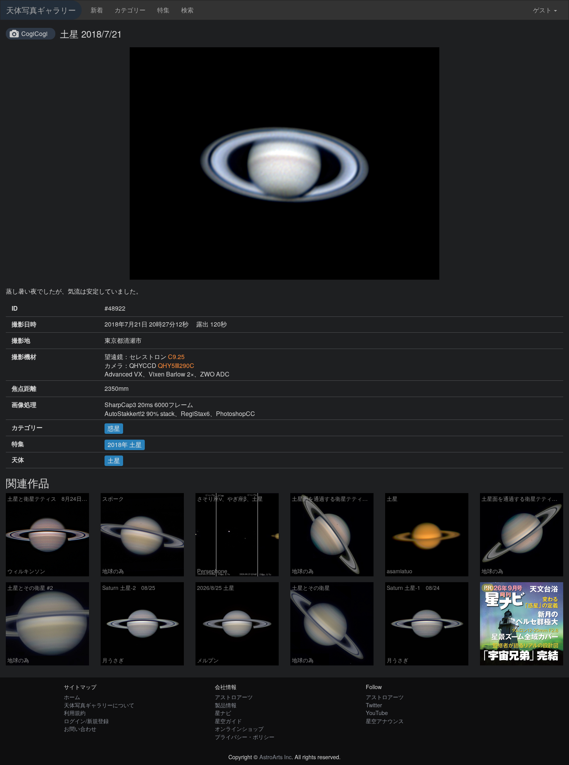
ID (15, 308)
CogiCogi (34, 33)
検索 (187, 9)
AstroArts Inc (275, 757)
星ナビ (223, 712)
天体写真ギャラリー (41, 9)
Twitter (374, 705)
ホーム (72, 697)
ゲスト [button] (542, 9)
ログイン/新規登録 (86, 721)
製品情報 (226, 705)
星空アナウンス (385, 721)
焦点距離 (24, 388)
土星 (114, 460)
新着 (97, 9)
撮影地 (21, 340)
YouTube (377, 712)
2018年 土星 (125, 444)
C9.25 (176, 356)
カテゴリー (130, 9)
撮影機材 (24, 356)
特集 (163, 9)
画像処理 (24, 405)
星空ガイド (228, 721)
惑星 (114, 428)
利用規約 (75, 712)
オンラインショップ (239, 728)
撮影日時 (24, 324)
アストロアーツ (234, 697)
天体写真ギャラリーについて (99, 705)
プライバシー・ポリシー (244, 736)
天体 (18, 460)
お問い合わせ (80, 728)
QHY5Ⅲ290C (176, 365)
